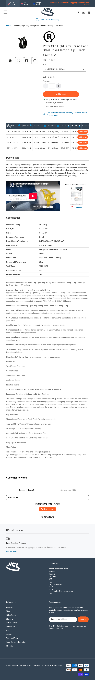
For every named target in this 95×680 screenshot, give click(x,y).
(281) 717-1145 (60, 585)
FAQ (7, 630)
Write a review (47, 509)
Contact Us (10, 627)
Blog (8, 611)
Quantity (46, 81)
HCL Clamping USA (19, 665)
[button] (5, 12)
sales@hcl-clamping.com (64, 591)
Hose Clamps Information (16, 642)
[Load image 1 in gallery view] (10, 60)
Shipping (9, 619)
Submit (83, 619)
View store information (55, 107)
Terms (46, 665)
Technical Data (12, 638)
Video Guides (11, 615)
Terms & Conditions (56, 628)
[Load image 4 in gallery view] (34, 60)
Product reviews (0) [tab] (27, 490)
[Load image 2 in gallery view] (18, 60)
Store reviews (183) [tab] (68, 490)
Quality (9, 634)
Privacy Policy (57, 665)
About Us (9, 607)
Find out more (52, 115)
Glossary (9, 646)
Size (44, 65)
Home (8, 26)
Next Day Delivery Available (68, 19)
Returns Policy (11, 623)
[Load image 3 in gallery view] (26, 60)
